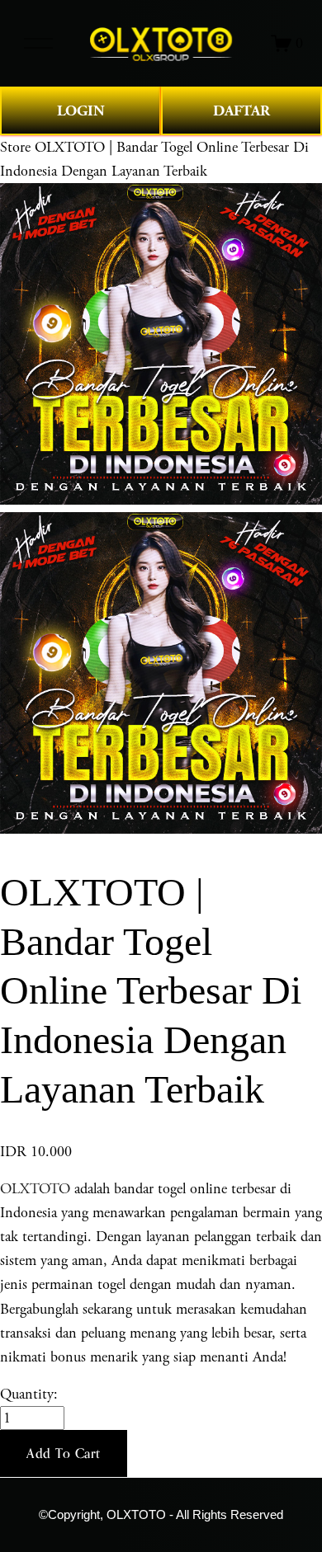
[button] (63, 1454)
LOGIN (81, 111)
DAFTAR (241, 111)
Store (15, 147)
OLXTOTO (35, 1188)
